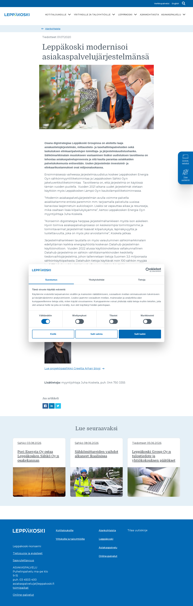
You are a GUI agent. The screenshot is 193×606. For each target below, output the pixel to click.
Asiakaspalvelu (171, 14)
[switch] (79, 321)
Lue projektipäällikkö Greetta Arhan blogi (72, 368)
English (175, 3)
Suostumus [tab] (51, 279)
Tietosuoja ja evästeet (28, 553)
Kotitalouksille (55, 14)
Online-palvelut (185, 161)
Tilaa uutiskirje (186, 178)
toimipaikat (20, 587)
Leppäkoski (125, 14)
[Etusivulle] (17, 14)
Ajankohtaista (149, 14)
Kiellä (53, 334)
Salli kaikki (140, 334)
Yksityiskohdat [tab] (96, 279)
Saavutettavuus (23, 560)
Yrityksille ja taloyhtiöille (92, 14)
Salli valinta (96, 334)
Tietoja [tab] (141, 279)
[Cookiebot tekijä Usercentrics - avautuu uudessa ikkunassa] (148, 270)
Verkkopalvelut (161, 3)
